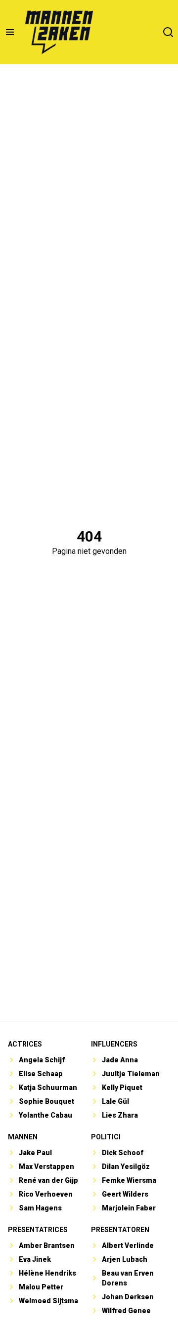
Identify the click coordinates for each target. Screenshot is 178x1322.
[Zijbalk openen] (10, 32)
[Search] (168, 32)
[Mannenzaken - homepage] (59, 32)
